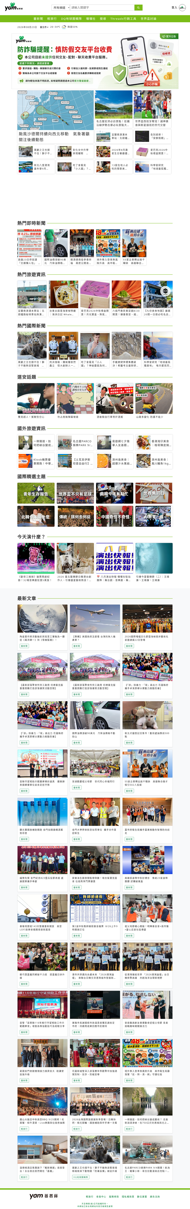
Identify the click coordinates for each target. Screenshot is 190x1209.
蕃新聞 (38, 19)
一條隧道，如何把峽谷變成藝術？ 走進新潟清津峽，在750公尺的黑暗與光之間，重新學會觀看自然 (146, 1123)
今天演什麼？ (31, 537)
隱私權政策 (128, 1196)
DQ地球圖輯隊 (71, 19)
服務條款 (114, 1196)
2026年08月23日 (27, 27)
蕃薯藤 (13, 7)
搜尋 (103, 19)
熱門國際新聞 (31, 326)
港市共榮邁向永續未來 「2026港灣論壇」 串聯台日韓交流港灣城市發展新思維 (94, 978)
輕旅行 (52, 19)
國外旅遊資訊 (31, 428)
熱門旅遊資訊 (31, 274)
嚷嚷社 (91, 19)
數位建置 (142, 1196)
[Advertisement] (95, 197)
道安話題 (26, 377)
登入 (174, 7)
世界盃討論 (149, 19)
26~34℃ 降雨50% (64, 26)
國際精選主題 (31, 476)
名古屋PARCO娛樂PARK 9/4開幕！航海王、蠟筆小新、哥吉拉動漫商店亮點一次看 (147, 1171)
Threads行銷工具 (123, 19)
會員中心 (101, 1196)
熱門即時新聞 (31, 223)
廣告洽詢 (155, 1196)
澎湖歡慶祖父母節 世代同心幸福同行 (93, 781)
